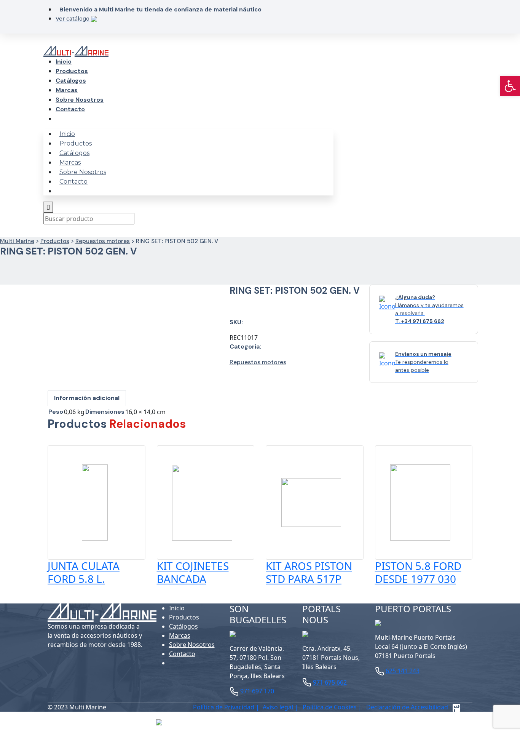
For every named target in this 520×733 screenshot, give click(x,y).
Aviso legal (279, 707)
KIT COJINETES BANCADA (193, 572)
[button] (510, 86)
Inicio (64, 62)
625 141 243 (403, 671)
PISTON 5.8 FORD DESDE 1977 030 (418, 572)
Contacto (70, 109)
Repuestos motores (102, 241)
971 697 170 (257, 691)
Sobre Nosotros (80, 100)
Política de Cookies (330, 707)
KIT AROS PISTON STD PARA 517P (309, 572)
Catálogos (71, 81)
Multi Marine (17, 241)
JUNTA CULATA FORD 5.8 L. (84, 572)
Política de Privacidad (224, 707)
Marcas (67, 90)
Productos (72, 71)
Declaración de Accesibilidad (408, 707)
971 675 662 (330, 682)
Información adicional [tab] (87, 398)
